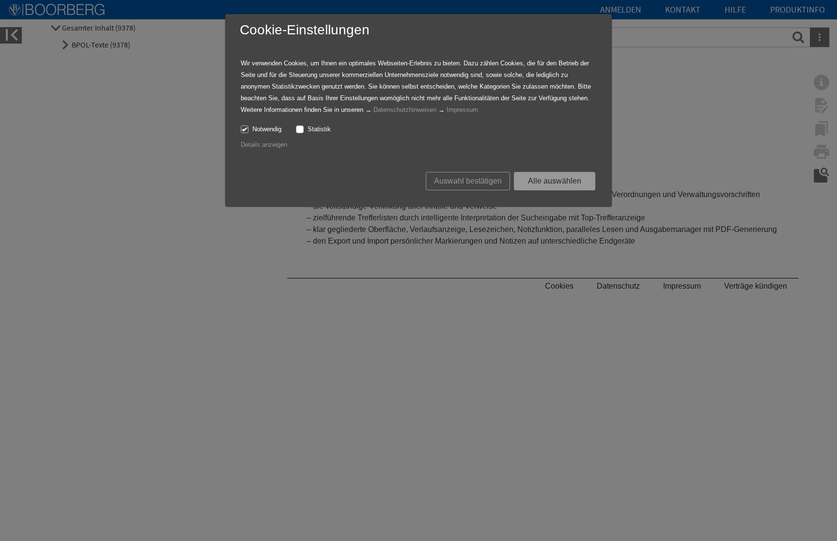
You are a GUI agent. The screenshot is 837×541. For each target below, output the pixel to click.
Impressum (462, 109)
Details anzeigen (264, 144)
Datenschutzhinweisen (404, 109)
